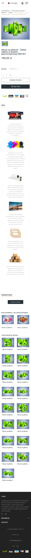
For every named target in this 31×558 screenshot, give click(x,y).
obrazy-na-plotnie (18, 287)
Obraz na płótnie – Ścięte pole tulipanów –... (23, 327)
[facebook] (2, 514)
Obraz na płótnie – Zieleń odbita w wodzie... (8, 349)
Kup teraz (17, 86)
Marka (10, 287)
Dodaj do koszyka (15, 80)
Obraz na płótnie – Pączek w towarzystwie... (8, 327)
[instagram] (6, 514)
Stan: (13, 292)
